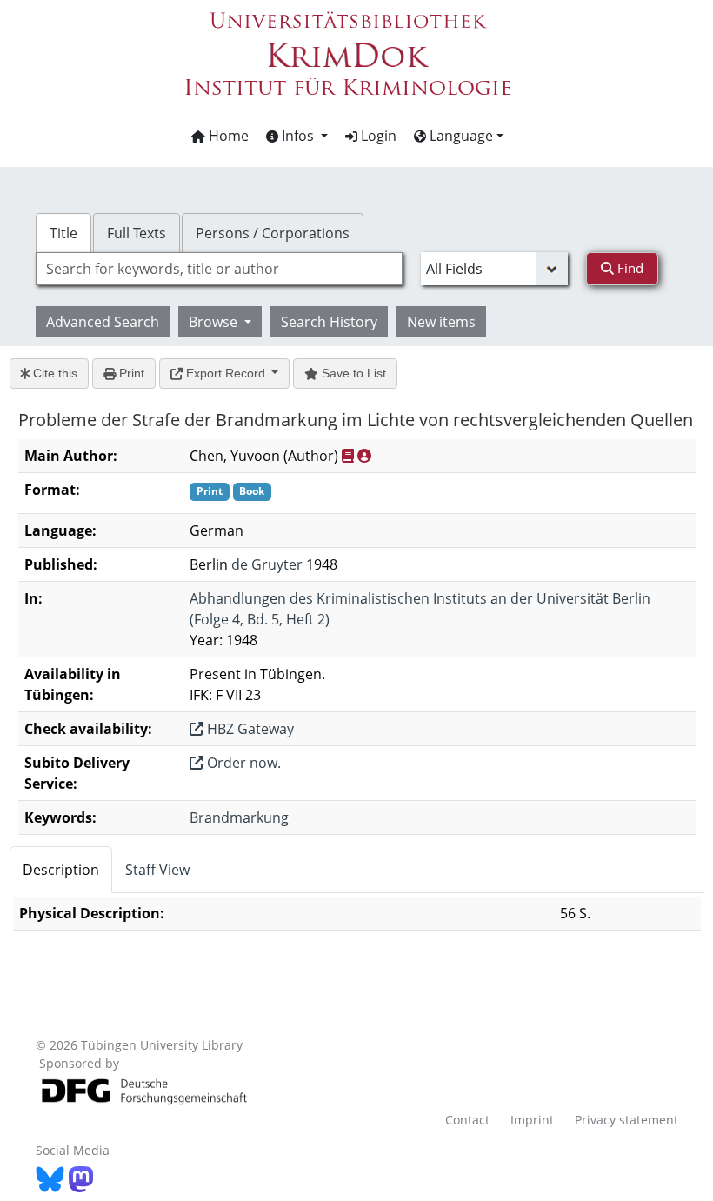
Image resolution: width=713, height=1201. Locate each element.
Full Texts (136, 233)
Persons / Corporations (273, 233)
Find (628, 268)
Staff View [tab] (157, 869)
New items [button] (441, 321)
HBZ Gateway (248, 728)
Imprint (532, 1119)
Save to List (352, 373)
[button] (297, 135)
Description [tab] (61, 869)
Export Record (226, 373)
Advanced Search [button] (102, 321)
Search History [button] (329, 321)
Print (130, 373)
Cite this (53, 373)
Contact (467, 1119)
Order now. (242, 762)
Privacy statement (626, 1119)
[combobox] (219, 268)
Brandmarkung (239, 817)
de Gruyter (267, 564)
